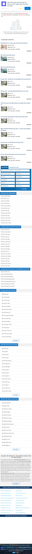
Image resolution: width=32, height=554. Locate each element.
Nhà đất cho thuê (13, 167)
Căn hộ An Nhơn (6, 201)
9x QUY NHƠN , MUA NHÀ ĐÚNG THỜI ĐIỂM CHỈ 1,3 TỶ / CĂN (14, 91)
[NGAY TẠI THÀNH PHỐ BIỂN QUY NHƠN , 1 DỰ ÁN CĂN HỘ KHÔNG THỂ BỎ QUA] (4, 134)
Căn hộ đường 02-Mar (7, 274)
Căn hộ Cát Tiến (6, 258)
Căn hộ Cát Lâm (6, 244)
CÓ (28, 8)
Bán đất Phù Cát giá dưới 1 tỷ (7, 510)
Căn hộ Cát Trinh (6, 261)
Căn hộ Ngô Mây (6, 266)
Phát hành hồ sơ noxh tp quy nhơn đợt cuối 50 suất (14, 43)
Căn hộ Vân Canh (6, 220)
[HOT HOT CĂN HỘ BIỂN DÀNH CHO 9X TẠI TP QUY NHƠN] (4, 158)
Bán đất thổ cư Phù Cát (5, 507)
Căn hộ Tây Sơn (6, 215)
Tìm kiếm (24, 188)
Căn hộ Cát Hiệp (6, 239)
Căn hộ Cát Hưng (6, 241)
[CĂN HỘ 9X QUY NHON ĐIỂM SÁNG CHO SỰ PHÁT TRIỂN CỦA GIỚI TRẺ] (4, 109)
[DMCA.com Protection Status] (16, 553)
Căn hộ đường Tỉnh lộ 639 (8, 283)
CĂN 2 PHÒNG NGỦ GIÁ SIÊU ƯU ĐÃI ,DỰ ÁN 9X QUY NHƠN (14, 116)
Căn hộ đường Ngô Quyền (8, 279)
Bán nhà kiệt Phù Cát (20, 500)
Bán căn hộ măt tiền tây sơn (8, 55)
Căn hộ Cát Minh (6, 246)
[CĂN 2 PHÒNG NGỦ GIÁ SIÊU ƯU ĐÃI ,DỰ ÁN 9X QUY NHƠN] (4, 121)
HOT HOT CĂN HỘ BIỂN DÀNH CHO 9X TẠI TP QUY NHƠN (13, 154)
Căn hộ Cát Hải (5, 236)
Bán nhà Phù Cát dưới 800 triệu (7, 498)
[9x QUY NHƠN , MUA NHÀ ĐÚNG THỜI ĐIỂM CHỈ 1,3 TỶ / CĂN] (4, 95)
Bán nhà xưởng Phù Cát (20, 512)
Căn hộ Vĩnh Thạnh (6, 222)
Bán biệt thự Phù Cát (20, 503)
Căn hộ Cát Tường (6, 263)
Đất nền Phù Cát (19, 510)
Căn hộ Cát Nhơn (6, 249)
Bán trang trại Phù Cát (5, 512)
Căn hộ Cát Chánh (6, 232)
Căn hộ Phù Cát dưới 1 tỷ (6, 493)
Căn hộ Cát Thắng (6, 256)
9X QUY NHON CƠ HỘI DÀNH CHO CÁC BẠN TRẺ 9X (12, 142)
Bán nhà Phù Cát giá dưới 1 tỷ (22, 498)
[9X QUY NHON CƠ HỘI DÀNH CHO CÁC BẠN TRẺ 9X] (4, 146)
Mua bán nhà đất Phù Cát (6, 490)
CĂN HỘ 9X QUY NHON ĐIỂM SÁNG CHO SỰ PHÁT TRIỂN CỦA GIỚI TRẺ (15, 103)
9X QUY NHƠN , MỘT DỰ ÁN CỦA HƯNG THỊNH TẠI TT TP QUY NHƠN (16, 79)
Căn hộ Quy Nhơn (6, 213)
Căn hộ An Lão (5, 198)
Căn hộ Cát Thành (6, 253)
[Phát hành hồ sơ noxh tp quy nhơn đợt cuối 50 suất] (4, 47)
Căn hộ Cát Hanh (6, 234)
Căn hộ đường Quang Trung (8, 281)
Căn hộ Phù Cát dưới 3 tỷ (6, 495)
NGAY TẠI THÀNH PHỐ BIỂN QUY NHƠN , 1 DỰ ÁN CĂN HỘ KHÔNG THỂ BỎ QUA (15, 129)
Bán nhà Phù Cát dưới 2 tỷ (6, 500)
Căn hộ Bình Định (6, 196)
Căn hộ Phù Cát (5, 208)
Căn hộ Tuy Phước (6, 218)
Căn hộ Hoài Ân (5, 203)
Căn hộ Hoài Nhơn (6, 205)
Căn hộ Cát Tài (5, 251)
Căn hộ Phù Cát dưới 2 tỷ (21, 493)
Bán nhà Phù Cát (19, 495)
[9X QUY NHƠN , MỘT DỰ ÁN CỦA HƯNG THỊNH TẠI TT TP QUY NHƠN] (4, 83)
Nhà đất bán (4, 167)
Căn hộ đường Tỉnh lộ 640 (8, 286)
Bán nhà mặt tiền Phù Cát (6, 503)
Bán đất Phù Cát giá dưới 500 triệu (23, 507)
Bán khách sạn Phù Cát (5, 505)
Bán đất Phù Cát (19, 505)
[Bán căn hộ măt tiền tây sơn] (4, 59)
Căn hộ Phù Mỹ (5, 210)
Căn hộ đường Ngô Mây (7, 276)
